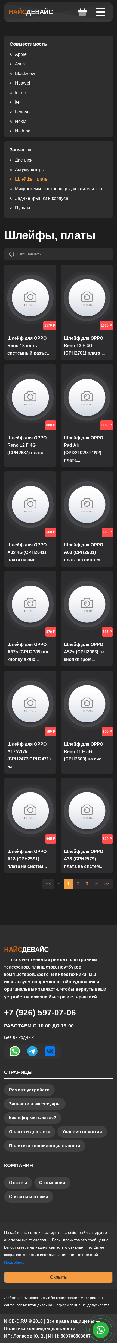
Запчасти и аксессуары (35, 1104)
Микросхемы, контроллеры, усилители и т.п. (60, 188)
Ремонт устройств (29, 1090)
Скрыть (58, 1277)
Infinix (21, 92)
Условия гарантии (82, 1131)
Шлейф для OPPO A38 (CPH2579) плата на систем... (83, 859)
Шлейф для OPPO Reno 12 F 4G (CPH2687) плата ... (27, 445)
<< (48, 883)
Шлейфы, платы (31, 179)
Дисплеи (24, 160)
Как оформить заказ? (32, 1118)
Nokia (21, 121)
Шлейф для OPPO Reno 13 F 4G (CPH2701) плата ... (84, 345)
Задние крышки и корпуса (41, 198)
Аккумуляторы (30, 169)
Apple (21, 54)
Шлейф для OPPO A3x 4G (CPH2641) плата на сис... (27, 552)
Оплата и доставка (29, 1131)
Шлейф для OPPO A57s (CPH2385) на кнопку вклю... (27, 652)
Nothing (22, 131)
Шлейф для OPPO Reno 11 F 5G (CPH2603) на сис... (84, 751)
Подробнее (14, 1262)
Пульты (22, 208)
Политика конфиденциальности (44, 1145)
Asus (20, 64)
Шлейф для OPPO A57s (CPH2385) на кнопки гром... (84, 652)
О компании (52, 1182)
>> (106, 883)
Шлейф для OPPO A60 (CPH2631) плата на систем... (83, 552)
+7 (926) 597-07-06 (40, 1012)
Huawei (22, 83)
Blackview (25, 73)
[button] (82, 12)
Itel (18, 102)
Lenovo (22, 111)
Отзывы (18, 1182)
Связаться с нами (28, 1196)
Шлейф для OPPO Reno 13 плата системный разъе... (28, 345)
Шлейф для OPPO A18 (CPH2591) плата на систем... (27, 859)
